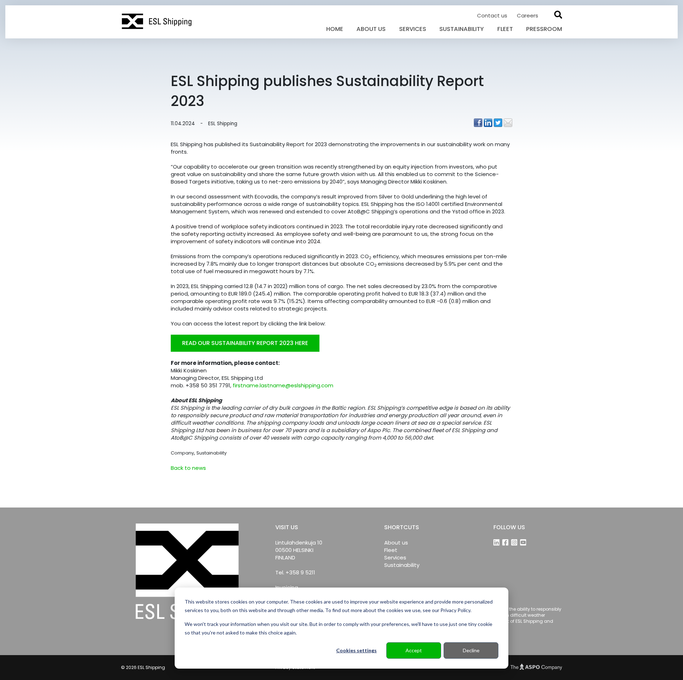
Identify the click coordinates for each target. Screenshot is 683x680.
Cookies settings (356, 650)
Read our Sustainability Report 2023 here (245, 343)
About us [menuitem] (396, 542)
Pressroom (544, 29)
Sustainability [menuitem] (401, 565)
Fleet (505, 29)
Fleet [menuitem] (390, 550)
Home (334, 29)
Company (182, 453)
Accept (414, 650)
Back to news (188, 468)
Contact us (493, 15)
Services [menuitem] (395, 557)
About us (371, 29)
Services (412, 29)
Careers (527, 15)
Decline (471, 650)
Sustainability (461, 29)
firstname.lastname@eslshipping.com (283, 385)
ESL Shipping (222, 124)
